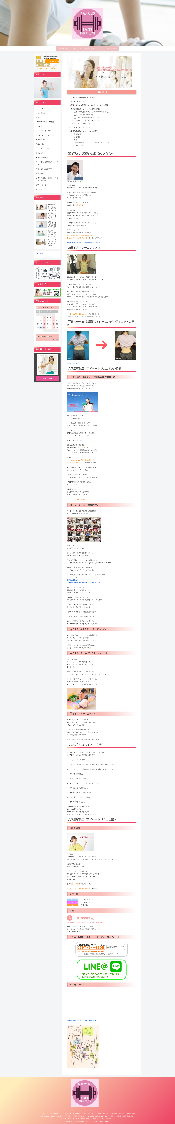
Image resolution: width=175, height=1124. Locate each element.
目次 (100, 92)
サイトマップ (40, 189)
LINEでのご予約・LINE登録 (45, 122)
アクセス (39, 126)
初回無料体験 (40, 139)
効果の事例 (40, 173)
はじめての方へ (41, 113)
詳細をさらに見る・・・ (75, 363)
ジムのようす (40, 117)
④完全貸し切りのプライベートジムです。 (88, 120)
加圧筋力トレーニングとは (80, 101)
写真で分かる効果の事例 (44, 169)
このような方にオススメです (80, 127)
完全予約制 (77, 134)
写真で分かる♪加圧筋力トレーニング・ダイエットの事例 (89, 105)
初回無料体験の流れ (42, 157)
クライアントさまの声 (43, 131)
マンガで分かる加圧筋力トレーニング (47, 163)
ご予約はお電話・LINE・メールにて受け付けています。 (92, 143)
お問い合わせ (40, 153)
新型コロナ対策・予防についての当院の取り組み (47, 179)
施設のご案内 (40, 144)
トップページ (40, 108)
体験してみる (47, 378)
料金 (75, 140)
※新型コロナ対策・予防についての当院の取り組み (83, 243)
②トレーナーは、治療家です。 (84, 115)
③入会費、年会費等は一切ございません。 (88, 118)
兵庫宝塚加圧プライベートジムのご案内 (84, 131)
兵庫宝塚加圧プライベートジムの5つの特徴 (85, 109)
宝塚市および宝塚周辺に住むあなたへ (83, 97)
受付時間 (77, 137)
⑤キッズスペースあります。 (84, 123)
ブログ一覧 (39, 253)
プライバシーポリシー (43, 185)
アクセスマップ (79, 146)
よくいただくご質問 (42, 148)
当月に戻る (56, 339)
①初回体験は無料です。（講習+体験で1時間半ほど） (92, 112)
